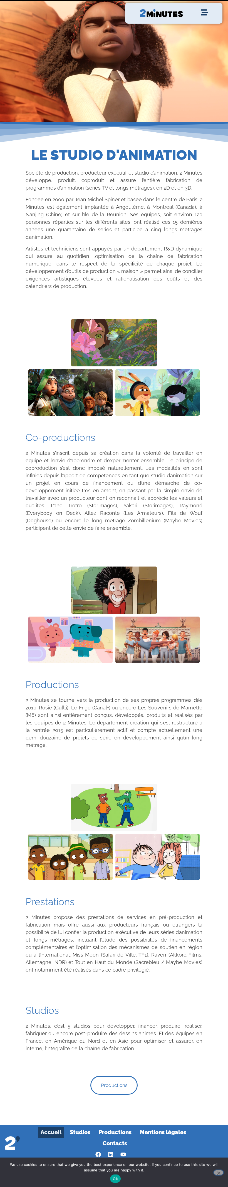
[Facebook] (98, 1154)
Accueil (51, 1132)
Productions (115, 1132)
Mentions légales (163, 1132)
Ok (115, 1178)
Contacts (115, 1143)
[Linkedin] (110, 1154)
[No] (218, 1172)
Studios (80, 1132)
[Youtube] (123, 1154)
